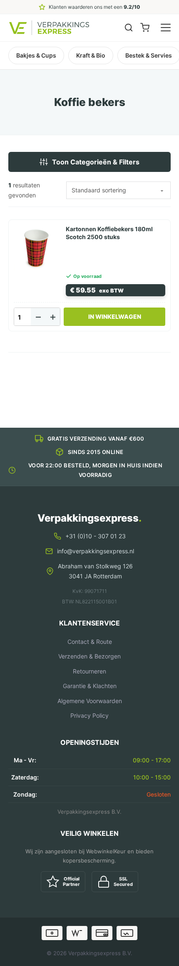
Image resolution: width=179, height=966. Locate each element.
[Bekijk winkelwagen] (144, 27)
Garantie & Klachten (90, 685)
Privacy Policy (89, 715)
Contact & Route (89, 641)
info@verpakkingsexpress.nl (95, 551)
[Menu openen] (166, 27)
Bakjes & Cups (36, 55)
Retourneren (89, 671)
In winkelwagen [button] (114, 316)
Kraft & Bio (90, 55)
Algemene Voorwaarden (89, 700)
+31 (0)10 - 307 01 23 (95, 536)
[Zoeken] (128, 27)
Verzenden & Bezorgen (89, 656)
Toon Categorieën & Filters (95, 162)
